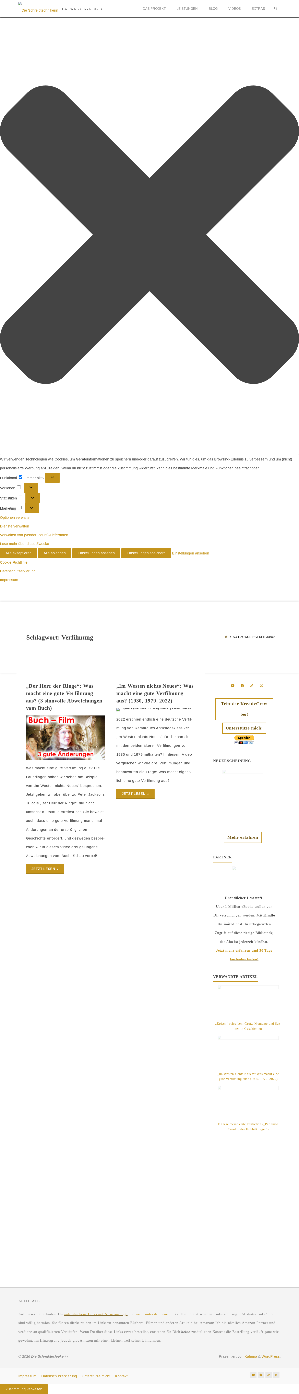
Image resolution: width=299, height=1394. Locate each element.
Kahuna (250, 1356)
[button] (149, 236)
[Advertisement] (247, 1203)
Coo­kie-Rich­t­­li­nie (13, 562)
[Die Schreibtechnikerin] (38, 8)
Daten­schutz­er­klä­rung (18, 571)
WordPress (271, 1356)
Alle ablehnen (55, 553)
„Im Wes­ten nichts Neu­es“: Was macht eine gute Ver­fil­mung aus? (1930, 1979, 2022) (155, 693)
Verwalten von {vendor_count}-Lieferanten (34, 535)
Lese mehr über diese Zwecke (24, 544)
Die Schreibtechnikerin (83, 8)
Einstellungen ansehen (96, 553)
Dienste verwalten (14, 526)
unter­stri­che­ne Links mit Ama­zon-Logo (96, 1314)
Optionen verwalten (16, 517)
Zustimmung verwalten (23, 1389)
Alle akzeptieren (18, 553)
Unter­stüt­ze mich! (96, 1376)
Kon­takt (121, 1376)
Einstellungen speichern (146, 553)
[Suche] (275, 8)
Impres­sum (9, 580)
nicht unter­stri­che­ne (152, 1314)
